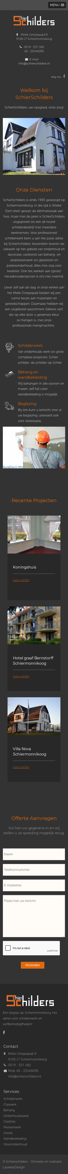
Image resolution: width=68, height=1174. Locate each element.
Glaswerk (9, 1104)
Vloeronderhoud (15, 1144)
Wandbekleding (14, 1139)
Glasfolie (9, 1122)
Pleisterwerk (12, 1127)
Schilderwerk (12, 1099)
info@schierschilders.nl (34, 63)
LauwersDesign (14, 1167)
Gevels (8, 1133)
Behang (9, 1110)
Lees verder (21, 580)
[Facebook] (64, 77)
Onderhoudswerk (16, 1116)
